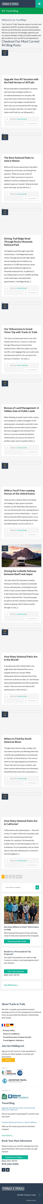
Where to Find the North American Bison (17, 740)
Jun (5, 467)
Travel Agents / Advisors (13, 1040)
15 (4, 305)
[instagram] (8, 1170)
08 (4, 631)
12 (4, 465)
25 (4, 136)
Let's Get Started (16, 971)
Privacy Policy (9, 1030)
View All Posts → (8, 1135)
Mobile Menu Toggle (39, 4)
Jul (5, 384)
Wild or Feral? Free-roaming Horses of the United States (19, 492)
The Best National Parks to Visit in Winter (19, 159)
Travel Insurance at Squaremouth (17, 1037)
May (5, 549)
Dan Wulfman (22, 119)
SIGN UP (8, 1060)
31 (4, 382)
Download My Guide (17, 941)
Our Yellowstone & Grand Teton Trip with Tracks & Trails (20, 330)
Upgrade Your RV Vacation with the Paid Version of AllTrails (21, 81)
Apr (5, 715)
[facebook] (3, 1170)
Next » (19, 876)
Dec (5, 54)
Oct (5, 307)
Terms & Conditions (11, 1033)
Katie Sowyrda (22, 365)
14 (4, 211)
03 (4, 796)
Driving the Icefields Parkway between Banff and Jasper (20, 572)
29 (4, 547)
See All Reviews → (11, 985)
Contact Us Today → (14, 1157)
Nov (5, 138)
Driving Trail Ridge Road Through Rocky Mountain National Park (18, 241)
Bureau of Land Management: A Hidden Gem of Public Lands (21, 409)
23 (4, 52)
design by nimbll (31, 1200)
